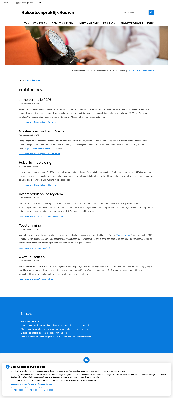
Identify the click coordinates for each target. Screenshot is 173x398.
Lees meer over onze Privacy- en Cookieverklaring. (31, 384)
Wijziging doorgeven (131, 23)
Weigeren (33, 390)
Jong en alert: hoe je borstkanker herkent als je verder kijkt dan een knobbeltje (55, 325)
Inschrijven (109, 23)
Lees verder (36, 122)
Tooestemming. (123, 235)
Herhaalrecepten (88, 23)
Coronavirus (40, 23)
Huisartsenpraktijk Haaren (48, 12)
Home (26, 23)
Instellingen (18, 390)
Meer (150, 23)
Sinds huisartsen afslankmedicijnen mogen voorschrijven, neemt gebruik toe (55, 329)
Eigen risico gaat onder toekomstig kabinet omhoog (44, 333)
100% (40, 3)
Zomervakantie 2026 (30, 321)
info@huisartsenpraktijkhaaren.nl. (38, 148)
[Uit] (18, 3)
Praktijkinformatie (62, 23)
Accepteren (48, 390)
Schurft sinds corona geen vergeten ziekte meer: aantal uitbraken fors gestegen (56, 337)
